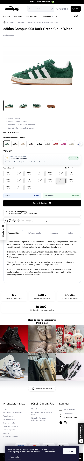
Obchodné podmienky (38, 409)
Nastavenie (14, 457)
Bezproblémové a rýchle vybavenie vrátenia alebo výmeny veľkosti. (29, 222)
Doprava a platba (9, 423)
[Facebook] (60, 422)
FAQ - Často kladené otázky (12, 412)
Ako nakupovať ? (9, 419)
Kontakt (6, 433)
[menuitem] (7, 16)
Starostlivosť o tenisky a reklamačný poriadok (39, 419)
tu (54, 452)
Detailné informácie (10, 132)
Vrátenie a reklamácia (10, 426)
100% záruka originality (18, 212)
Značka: (8, 35)
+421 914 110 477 (70, 414)
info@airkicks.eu (69, 409)
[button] (8, 174)
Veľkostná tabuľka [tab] (34, 233)
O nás (5, 409)
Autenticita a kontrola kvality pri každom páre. (23, 214)
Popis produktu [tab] (13, 233)
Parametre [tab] (54, 233)
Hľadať (51, 9)
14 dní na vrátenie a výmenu (20, 220)
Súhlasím (69, 451)
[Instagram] (65, 422)
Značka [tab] (70, 233)
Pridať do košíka (40, 203)
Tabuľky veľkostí (8, 416)
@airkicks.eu (42, 323)
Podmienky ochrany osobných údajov (41, 413)
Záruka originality (9, 430)
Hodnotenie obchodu (10, 437)
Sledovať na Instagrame (44, 388)
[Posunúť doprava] (81, 144)
